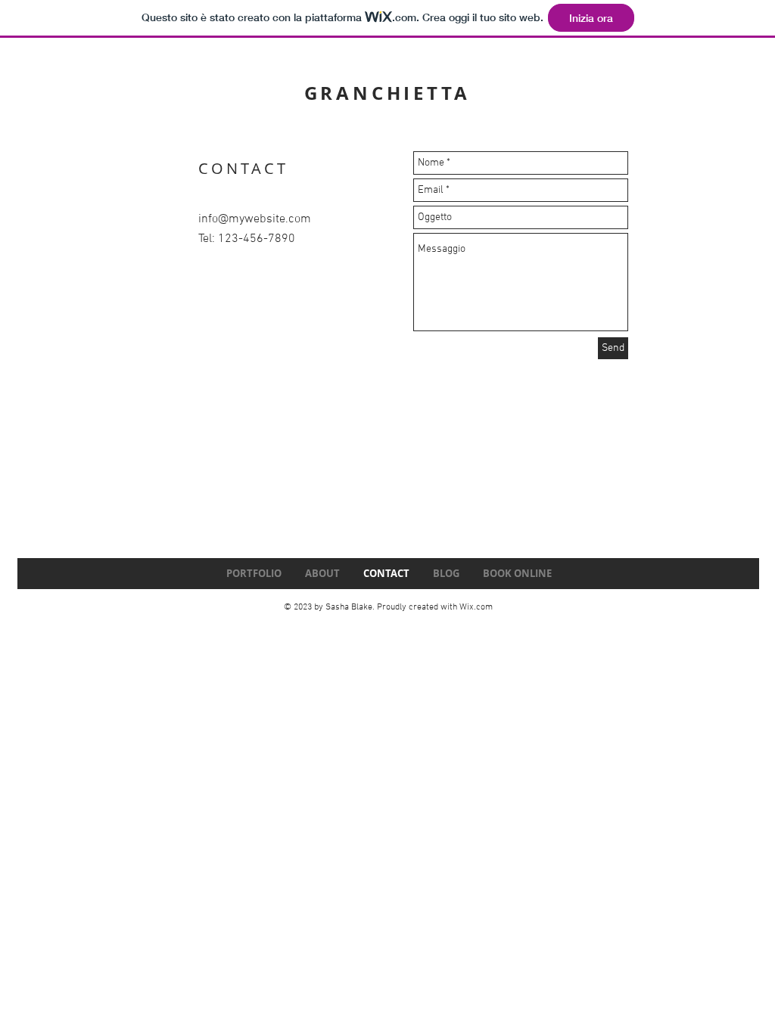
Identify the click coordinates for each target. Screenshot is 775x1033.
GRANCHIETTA (387, 93)
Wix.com (476, 607)
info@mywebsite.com (254, 219)
